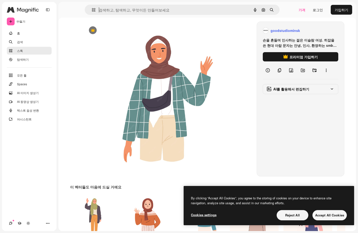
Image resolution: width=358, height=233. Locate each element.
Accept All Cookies (329, 215)
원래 (112, 30)
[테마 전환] (28, 223)
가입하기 (341, 9)
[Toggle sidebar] (48, 10)
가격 (302, 9)
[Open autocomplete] (91, 10)
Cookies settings (204, 215)
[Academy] (19, 223)
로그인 (318, 9)
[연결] (11, 223)
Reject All (292, 215)
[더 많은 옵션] (326, 70)
